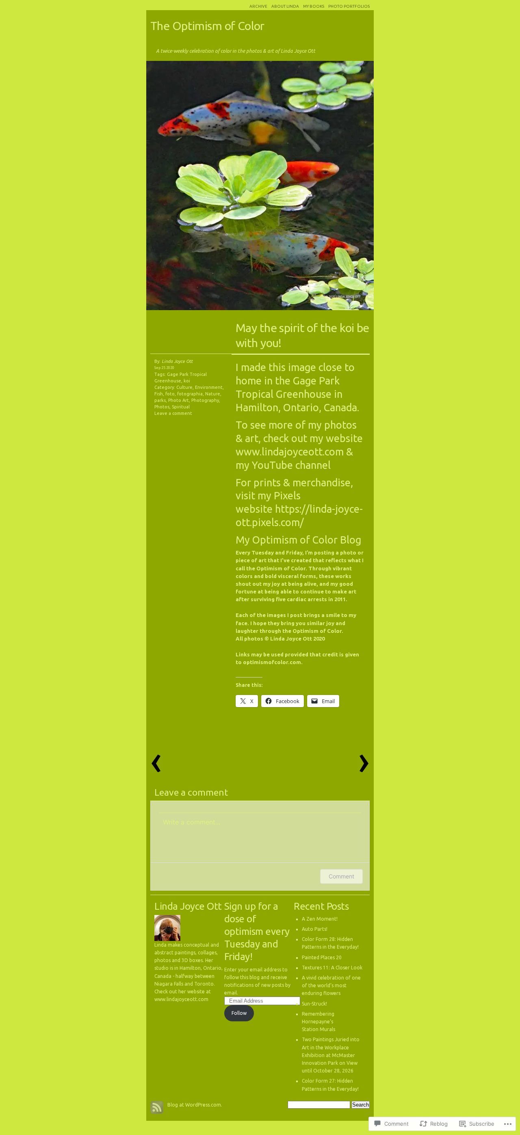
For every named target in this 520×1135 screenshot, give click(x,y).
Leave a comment (173, 413)
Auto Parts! (314, 929)
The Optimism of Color (207, 25)
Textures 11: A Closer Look (332, 967)
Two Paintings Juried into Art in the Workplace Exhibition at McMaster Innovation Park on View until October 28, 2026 (331, 1055)
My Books (313, 6)
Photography (205, 400)
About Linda (285, 6)
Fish (158, 393)
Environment (209, 387)
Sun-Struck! (314, 1003)
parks (160, 400)
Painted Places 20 (322, 957)
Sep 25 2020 (164, 367)
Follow (239, 1013)
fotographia (190, 393)
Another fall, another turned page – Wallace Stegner (317, 187)
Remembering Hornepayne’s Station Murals (318, 1021)
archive (258, 6)
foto (170, 393)
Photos (161, 406)
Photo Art (178, 400)
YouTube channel (291, 465)
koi (187, 380)
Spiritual (181, 406)
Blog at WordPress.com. (194, 1104)
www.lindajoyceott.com (290, 451)
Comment (341, 876)
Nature (212, 393)
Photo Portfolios (349, 6)
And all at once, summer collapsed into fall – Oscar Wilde (203, 187)
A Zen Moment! (320, 918)
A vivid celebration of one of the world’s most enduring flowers (331, 985)
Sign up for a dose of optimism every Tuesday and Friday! (257, 931)
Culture (184, 387)
